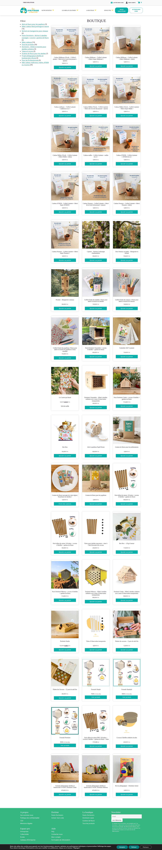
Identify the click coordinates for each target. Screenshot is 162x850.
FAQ (52, 831)
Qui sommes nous (26, 815)
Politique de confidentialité (29, 818)
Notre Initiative (47, 10)
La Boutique (90, 10)
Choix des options (65, 504)
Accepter (122, 847)
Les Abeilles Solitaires (69, 10)
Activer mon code (136, 10)
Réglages (146, 847)
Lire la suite (65, 406)
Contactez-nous (57, 834)
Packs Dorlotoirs (57, 815)
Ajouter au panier (65, 67)
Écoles (22, 837)
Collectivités (24, 834)
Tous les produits (88, 823)
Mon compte (131, 2)
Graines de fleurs (88, 821)
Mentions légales (26, 823)
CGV (21, 821)
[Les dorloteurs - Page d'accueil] (29, 10)
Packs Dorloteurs (122, 10)
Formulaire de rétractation (60, 840)
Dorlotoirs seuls (88, 818)
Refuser (133, 847)
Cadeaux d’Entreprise (27, 840)
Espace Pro (107, 10)
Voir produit (96, 697)
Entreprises (24, 831)
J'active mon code (118, 2)
